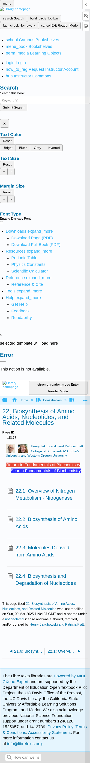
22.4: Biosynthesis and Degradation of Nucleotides (45, 579)
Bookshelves (52, 400)
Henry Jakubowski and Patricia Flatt (57, 446)
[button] (20, 311)
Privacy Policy (60, 727)
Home (23, 400)
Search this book (12, 93)
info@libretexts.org (24, 743)
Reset (7, 141)
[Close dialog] (3, 361)
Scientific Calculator (29, 271)
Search (9, 757)
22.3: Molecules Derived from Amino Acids (42, 551)
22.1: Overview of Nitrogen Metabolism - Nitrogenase (45, 494)
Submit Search (13, 107)
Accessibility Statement (49, 732)
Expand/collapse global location (85, 399)
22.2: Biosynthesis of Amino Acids (46, 522)
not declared (14, 619)
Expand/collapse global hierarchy (7, 400)
